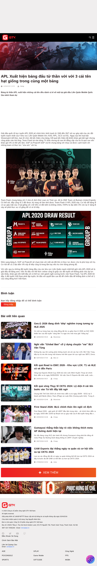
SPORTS (5, 560)
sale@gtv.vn (10, 547)
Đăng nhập (8, 304)
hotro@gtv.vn (25, 528)
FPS (66, 555)
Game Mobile (38, 555)
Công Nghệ (69, 551)
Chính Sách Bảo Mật (10, 540)
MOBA (67, 560)
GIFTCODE (37, 560)
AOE (3, 551)
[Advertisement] (48, 16)
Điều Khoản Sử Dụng (10, 536)
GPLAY (36, 551)
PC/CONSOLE (7, 555)
